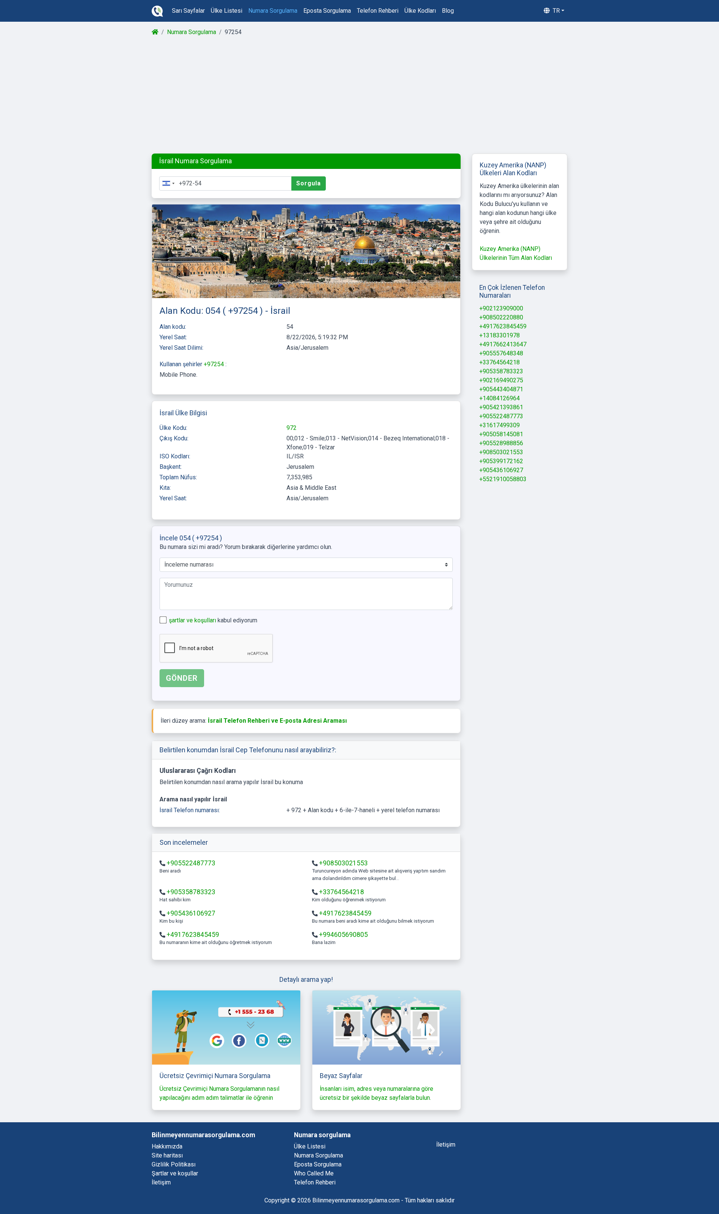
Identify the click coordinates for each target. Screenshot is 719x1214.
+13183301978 (499, 335)
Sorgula (308, 183)
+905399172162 (501, 461)
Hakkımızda (167, 1146)
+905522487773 (191, 863)
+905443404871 (501, 389)
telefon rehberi (377, 10)
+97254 (214, 364)
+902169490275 (501, 380)
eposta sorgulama (327, 10)
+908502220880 (501, 317)
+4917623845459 (345, 913)
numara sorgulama (272, 10)
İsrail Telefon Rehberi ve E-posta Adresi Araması (277, 720)
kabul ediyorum (213, 620)
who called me (314, 1173)
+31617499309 (499, 425)
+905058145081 (501, 434)
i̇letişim (445, 1144)
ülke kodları (420, 10)
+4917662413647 (503, 344)
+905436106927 (191, 913)
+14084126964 (499, 398)
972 (291, 427)
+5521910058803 (503, 479)
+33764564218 (341, 892)
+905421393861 (501, 407)
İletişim (161, 1182)
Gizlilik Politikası (173, 1164)
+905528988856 (501, 443)
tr (555, 10)
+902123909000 (501, 308)
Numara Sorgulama (191, 32)
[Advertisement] (359, 95)
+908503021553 (343, 863)
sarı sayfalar (188, 10)
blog (448, 10)
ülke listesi (226, 10)
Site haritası (167, 1155)
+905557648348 (501, 353)
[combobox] (168, 183)
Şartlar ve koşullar (175, 1173)
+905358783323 (191, 892)
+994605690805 (343, 934)
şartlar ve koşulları (193, 620)
